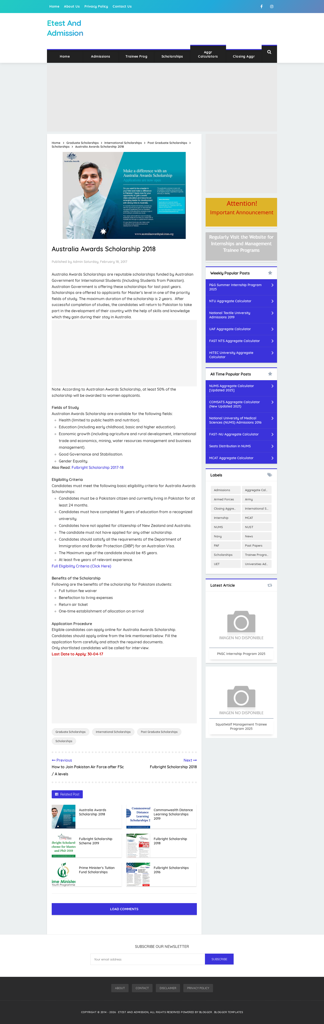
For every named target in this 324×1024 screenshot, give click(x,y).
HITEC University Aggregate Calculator (231, 355)
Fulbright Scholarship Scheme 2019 (95, 841)
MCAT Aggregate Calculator (231, 458)
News (249, 536)
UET (217, 564)
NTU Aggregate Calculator (230, 301)
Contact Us (122, 6)
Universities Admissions (258, 564)
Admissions (100, 56)
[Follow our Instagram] (272, 6)
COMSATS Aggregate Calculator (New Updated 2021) (234, 404)
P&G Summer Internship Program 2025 (235, 287)
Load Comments (124, 909)
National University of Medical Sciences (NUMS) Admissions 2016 (235, 420)
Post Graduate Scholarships (159, 732)
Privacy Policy (96, 6)
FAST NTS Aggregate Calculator (234, 341)
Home (54, 6)
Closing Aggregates (227, 508)
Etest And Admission (133, 1012)
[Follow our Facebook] (261, 6)
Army (249, 499)
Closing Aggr (244, 56)
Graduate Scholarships (71, 732)
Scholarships (172, 56)
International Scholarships (113, 732)
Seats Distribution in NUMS (230, 446)
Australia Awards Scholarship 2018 (92, 812)
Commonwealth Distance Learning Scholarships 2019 (173, 814)
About (120, 988)
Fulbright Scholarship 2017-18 (98, 467)
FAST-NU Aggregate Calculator (234, 434)
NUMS (218, 527)
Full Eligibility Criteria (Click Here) (81, 566)
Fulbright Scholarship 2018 (170, 841)
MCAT (249, 518)
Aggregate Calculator (258, 490)
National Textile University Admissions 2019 (229, 315)
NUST (249, 527)
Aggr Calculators (208, 54)
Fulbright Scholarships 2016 (171, 870)
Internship (221, 518)
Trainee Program (257, 555)
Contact (142, 988)
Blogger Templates (228, 1012)
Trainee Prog (136, 56)
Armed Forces (224, 499)
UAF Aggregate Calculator (230, 329)
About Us (72, 6)
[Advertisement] (162, 98)
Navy (218, 536)
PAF (216, 545)
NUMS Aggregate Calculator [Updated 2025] (231, 388)
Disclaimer (168, 988)
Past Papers (253, 545)
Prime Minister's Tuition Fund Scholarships (97, 870)
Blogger (206, 1012)
